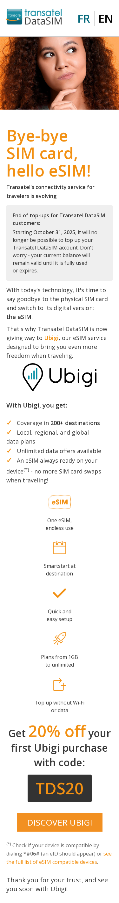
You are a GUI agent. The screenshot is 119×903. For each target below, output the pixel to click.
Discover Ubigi (59, 822)
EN (105, 18)
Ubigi (51, 338)
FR (83, 18)
